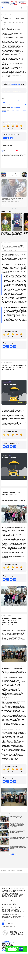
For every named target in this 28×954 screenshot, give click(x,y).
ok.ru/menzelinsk (15, 107)
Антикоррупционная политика (7, 940)
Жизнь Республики (6, 14)
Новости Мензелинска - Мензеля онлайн (15, 104)
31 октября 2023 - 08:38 (6, 496)
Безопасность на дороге (7, 362)
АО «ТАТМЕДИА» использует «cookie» (7, 942)
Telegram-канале (15, 84)
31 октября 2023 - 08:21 (6, 626)
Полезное (19, 870)
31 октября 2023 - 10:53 (6, 22)
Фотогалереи (11, 870)
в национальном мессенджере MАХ (12, 90)
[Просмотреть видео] (6, 222)
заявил (9, 269)
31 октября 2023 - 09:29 (6, 250)
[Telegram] (11, 138)
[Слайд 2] (12, 208)
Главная (3, 870)
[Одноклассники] (7, 138)
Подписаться (12, 949)
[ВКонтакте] (4, 138)
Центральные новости (6, 242)
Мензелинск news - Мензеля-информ (12, 101)
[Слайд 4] (15, 208)
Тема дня (4, 489)
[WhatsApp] (14, 346)
